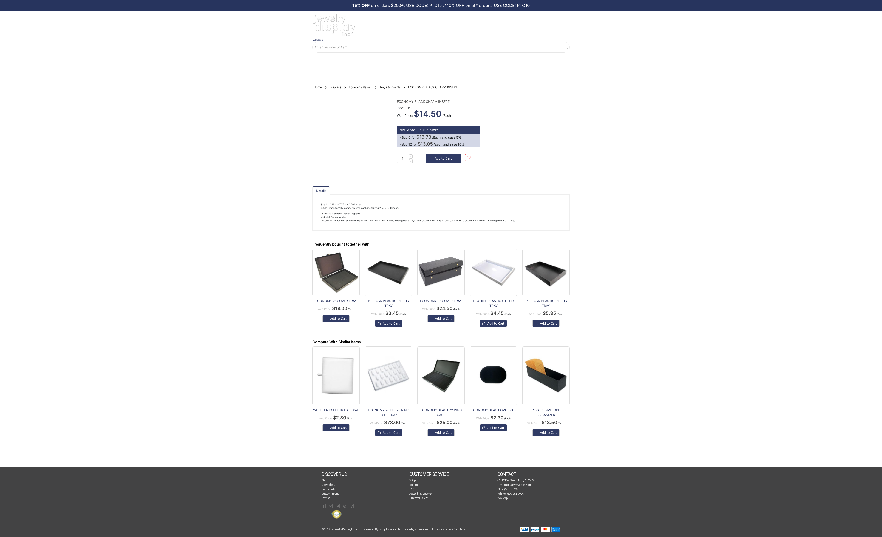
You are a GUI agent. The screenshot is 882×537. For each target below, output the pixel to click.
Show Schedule (329, 484)
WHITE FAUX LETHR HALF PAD (336, 410)
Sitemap (326, 498)
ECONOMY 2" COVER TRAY (336, 301)
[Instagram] (345, 506)
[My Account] (360, 60)
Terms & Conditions (454, 529)
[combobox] (441, 47)
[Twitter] (331, 506)
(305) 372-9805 (512, 489)
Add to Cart (338, 428)
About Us (326, 480)
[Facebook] (324, 506)
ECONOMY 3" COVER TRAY (441, 301)
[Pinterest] (338, 506)
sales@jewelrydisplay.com (517, 484)
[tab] (321, 190)
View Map (502, 498)
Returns (413, 484)
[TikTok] (352, 506)
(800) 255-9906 (514, 493)
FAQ (411, 489)
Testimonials (328, 489)
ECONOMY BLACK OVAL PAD (493, 410)
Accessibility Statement (421, 493)
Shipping (414, 480)
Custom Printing (330, 493)
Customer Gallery (418, 498)
